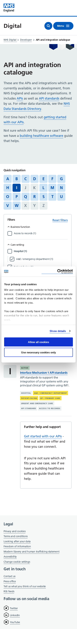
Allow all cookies (38, 341)
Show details (58, 331)
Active (24, 368)
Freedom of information (17, 546)
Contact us (9, 576)
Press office (10, 582)
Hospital (26, 393)
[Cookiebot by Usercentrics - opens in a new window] (57, 271)
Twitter (14, 608)
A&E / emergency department (50, 393)
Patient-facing (29, 398)
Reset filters (60, 220)
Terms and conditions (16, 536)
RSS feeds (9, 591)
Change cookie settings (17, 562)
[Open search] (48, 26)
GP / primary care (50, 398)
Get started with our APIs (43, 436)
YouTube (15, 622)
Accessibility (10, 556)
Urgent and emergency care (37, 403)
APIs (20, 98)
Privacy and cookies (14, 531)
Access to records (49, 408)
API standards (49, 98)
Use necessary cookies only (38, 352)
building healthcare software (41, 136)
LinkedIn (15, 615)
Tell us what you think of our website (25, 586)
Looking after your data (17, 541)
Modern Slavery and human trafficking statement (31, 552)
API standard (28, 408)
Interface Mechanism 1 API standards (44, 372)
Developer (26, 39)
